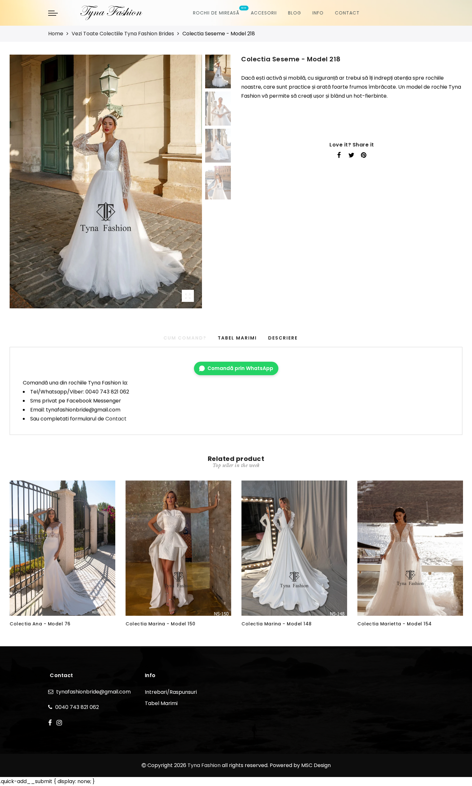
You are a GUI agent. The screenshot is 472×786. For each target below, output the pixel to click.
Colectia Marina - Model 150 (161, 624)
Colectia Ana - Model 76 (40, 624)
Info (318, 13)
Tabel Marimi (237, 338)
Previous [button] (21, 185)
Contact (347, 13)
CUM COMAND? (184, 338)
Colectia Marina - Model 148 (276, 624)
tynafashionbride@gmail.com (93, 691)
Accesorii (264, 13)
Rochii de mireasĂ (216, 13)
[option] (106, 181)
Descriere (283, 338)
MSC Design (316, 765)
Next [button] (182, 185)
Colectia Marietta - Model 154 (394, 624)
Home (55, 33)
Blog (294, 13)
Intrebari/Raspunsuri (171, 692)
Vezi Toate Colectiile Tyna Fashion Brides (123, 33)
